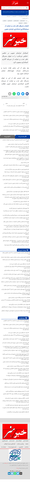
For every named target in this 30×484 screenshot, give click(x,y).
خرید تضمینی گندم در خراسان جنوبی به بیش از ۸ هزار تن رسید (16, 184)
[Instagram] (21, 473)
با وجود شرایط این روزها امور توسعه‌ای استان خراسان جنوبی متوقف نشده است (17, 293)
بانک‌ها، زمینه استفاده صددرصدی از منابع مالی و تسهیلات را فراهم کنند (16, 311)
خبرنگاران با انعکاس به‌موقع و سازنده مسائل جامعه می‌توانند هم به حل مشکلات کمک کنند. (15, 401)
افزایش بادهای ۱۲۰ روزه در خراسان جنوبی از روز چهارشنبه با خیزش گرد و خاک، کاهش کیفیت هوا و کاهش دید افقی (16, 151)
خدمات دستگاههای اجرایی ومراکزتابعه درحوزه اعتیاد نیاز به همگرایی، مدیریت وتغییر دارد (16, 158)
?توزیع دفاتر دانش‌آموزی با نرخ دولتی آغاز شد (18, 208)
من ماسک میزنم (24, 162)
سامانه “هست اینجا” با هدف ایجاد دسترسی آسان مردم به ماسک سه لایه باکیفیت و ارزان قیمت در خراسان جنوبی (16, 226)
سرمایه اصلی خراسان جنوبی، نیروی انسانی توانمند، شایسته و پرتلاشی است (17, 274)
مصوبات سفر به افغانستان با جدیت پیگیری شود (19, 304)
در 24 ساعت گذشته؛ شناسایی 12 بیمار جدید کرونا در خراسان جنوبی (16, 140)
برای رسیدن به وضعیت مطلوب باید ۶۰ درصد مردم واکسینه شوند (16, 211)
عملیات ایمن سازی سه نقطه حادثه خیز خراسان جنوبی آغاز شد (16, 204)
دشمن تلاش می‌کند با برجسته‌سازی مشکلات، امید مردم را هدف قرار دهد (16, 119)
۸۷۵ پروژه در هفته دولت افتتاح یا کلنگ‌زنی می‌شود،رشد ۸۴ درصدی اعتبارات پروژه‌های (15, 300)
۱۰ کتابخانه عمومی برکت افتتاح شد (20, 201)
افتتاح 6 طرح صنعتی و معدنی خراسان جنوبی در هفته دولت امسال (16, 116)
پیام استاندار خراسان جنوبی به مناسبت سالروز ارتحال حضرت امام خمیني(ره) (16, 180)
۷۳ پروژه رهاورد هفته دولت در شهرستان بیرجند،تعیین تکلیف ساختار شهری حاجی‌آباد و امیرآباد (17, 286)
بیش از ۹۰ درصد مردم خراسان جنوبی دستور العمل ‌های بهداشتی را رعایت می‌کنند (17, 155)
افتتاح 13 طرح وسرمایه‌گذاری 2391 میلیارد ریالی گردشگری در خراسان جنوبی (16, 126)
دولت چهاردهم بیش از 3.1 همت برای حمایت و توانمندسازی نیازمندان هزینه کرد (16, 130)
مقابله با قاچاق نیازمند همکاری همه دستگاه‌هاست (17, 412)
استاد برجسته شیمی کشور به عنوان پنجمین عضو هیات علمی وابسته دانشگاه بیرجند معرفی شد (16, 197)
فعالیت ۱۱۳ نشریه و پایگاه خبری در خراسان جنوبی (18, 297)
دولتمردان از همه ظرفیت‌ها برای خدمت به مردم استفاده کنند (16, 387)
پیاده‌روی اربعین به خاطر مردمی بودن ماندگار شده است (16, 169)
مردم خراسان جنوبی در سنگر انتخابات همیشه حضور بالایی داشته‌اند (16, 165)
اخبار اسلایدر (16, 20)
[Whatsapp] (15, 473)
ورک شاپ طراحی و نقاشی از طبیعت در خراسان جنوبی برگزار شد (16, 222)
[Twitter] (18, 473)
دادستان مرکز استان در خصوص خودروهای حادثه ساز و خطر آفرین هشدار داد (16, 176)
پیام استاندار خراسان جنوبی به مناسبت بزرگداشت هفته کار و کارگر (15, 237)
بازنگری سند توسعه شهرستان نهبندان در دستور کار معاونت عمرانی (16, 229)
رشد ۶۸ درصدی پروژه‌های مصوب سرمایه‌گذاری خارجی (17, 391)
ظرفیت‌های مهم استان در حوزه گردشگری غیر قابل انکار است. (15, 215)
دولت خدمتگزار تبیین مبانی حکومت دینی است (18, 124)
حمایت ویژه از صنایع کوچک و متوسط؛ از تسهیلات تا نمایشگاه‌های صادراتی (16, 307)
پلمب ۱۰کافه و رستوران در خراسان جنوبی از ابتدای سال (16, 398)
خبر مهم (20, 23)
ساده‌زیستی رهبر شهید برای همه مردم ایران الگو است (17, 405)
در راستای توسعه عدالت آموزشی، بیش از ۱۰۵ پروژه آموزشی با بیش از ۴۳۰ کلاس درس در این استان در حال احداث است (16, 278)
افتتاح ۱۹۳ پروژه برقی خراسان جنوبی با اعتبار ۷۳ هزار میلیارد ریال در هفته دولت (15, 290)
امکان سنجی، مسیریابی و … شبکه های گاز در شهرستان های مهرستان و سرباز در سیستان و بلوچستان (16, 241)
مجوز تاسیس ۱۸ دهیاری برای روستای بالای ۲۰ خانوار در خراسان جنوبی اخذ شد (17, 147)
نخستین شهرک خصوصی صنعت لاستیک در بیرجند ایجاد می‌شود (16, 172)
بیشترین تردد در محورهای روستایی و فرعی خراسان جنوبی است (16, 187)
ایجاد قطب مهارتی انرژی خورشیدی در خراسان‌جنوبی (17, 191)
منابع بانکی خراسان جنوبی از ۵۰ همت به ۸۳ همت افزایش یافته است (16, 112)
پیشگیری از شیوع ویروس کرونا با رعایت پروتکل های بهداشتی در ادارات (15, 233)
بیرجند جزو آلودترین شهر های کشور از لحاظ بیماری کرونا (16, 245)
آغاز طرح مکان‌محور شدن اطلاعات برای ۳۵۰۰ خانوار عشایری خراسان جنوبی (16, 394)
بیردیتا (18, 468)
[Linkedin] (9, 473)
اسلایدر (4, 20)
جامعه (25, 23)
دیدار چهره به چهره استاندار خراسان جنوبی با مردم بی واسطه (15, 194)
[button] (27, 93)
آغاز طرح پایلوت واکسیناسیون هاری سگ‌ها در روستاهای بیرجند (17, 383)
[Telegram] (12, 473)
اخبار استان (22, 20)
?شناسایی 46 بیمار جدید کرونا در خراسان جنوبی (18, 144)
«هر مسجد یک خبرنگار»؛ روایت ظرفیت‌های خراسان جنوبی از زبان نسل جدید (16, 408)
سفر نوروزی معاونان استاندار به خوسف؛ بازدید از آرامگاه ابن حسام (16, 218)
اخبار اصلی (10, 20)
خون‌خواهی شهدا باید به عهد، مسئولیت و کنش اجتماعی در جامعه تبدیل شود (15, 282)
